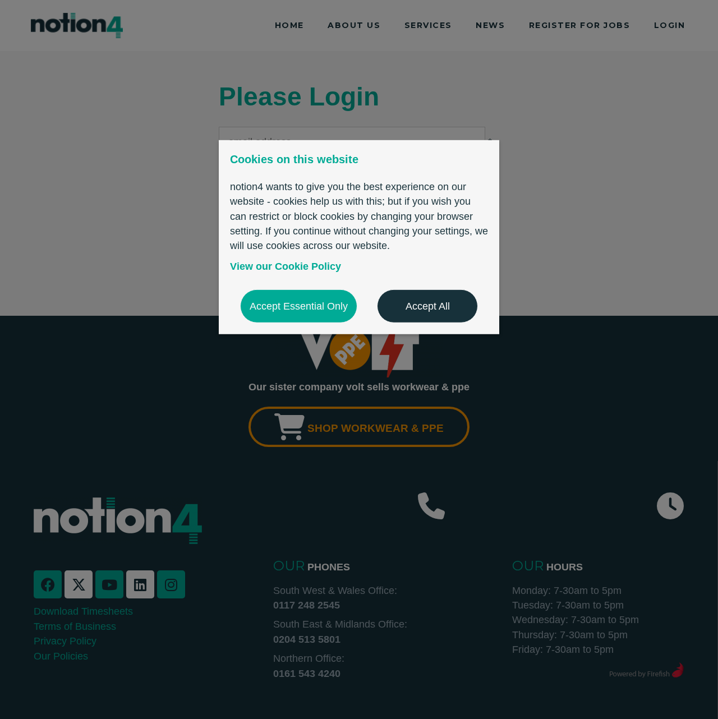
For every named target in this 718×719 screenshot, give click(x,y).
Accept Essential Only (299, 306)
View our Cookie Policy (285, 265)
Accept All (428, 306)
